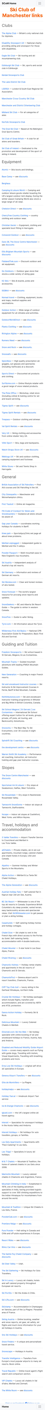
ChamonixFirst (8, 977)
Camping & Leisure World (13, 190)
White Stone (7, 466)
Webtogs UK (7, 456)
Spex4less (6, 361)
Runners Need (8, 340)
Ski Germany (7, 572)
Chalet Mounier (9, 948)
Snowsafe (6, 354)
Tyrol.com (6, 624)
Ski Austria (7, 562)
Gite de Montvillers (10, 1082)
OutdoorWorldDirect (11, 320)
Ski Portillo (7, 1293)
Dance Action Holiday (12, 1012)
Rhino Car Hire (8, 1247)
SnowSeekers (8, 604)
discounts (23, 176)
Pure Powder (7, 1230)
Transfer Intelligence (11, 1358)
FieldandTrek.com (10, 261)
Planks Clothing (9, 326)
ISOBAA (5, 290)
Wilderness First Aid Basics (14, 631)
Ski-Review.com (9, 582)
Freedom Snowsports (11, 652)
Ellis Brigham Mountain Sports (15, 251)
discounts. (27, 347)
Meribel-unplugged (10, 543)
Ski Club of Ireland (10, 148)
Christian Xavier (9, 225)
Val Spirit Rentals (9, 426)
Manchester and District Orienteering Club (21, 105)
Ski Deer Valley (8, 1264)
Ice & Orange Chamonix (12, 1106)
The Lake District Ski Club (13, 82)
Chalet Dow (7, 932)
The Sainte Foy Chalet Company (16, 1254)
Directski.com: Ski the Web (14, 1032)
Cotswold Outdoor (10, 235)
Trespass (6, 419)
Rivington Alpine (9, 333)
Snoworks (6, 728)
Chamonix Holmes (10, 965)
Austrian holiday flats (11, 892)
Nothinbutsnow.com (11, 697)
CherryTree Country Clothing (15, 215)
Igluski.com (7, 1113)
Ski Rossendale (8, 795)
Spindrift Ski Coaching (12, 740)
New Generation (9, 674)
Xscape (5, 814)
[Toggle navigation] (39, 3)
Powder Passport (10, 553)
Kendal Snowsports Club (13, 75)
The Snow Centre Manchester (15, 775)
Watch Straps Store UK (12, 450)
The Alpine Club (9, 33)
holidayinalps (8, 1089)
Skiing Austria (8, 1319)
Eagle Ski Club (8, 55)
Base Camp (7, 176)
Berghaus (6, 183)
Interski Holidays (9, 1132)
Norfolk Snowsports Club (13, 122)
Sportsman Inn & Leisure (13, 785)
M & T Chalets (8, 1161)
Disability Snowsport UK (13, 43)
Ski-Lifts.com (8, 1300)
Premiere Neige (9, 1223)
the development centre (13, 747)
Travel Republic (9, 1371)
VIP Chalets (7, 1380)
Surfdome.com (8, 383)
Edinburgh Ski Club (10, 65)
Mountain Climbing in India (14, 1184)
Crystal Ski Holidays (11, 997)
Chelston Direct (9, 208)
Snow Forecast (8, 592)
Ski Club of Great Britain (13, 138)
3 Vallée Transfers (10, 837)
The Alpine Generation (12, 885)
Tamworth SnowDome (12, 804)
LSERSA (5, 89)
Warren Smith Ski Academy (14, 754)
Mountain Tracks (9, 662)
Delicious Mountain (10, 1022)
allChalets (6, 850)
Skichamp (6, 1306)
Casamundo (7, 923)
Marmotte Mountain (11, 1174)
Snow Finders (8, 1341)
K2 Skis (5, 281)
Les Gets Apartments (11, 1142)
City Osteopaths (9, 494)
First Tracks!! (7, 504)
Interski (5, 1122)
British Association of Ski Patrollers (18, 484)
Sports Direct (8, 373)
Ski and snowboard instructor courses (19, 684)
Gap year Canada (10, 523)
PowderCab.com (9, 1217)
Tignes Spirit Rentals (11, 412)
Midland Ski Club (9, 112)
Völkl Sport (7, 443)
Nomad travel (8, 297)
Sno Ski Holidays (9, 1335)
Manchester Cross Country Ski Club (18, 98)
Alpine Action (8, 875)
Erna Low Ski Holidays (12, 1066)
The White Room (9, 1390)
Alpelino (5, 865)
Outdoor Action (9, 310)
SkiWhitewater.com (21, 913)
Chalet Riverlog (9, 958)
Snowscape (7, 1351)
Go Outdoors (8, 271)
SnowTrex (6, 617)
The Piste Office (9, 393)
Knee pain (6, 533)
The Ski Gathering (10, 1270)
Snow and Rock (9, 347)
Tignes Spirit (7, 405)
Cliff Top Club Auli (10, 987)
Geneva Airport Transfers (13, 1075)
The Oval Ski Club (10, 129)
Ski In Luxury (7, 1280)
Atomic (5, 169)
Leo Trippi (6, 1151)
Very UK (5, 433)
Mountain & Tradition (11, 1207)
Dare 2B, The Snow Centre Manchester (19, 242)
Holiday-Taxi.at (8, 1096)
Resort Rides (7, 1240)
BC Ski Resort (8, 901)
